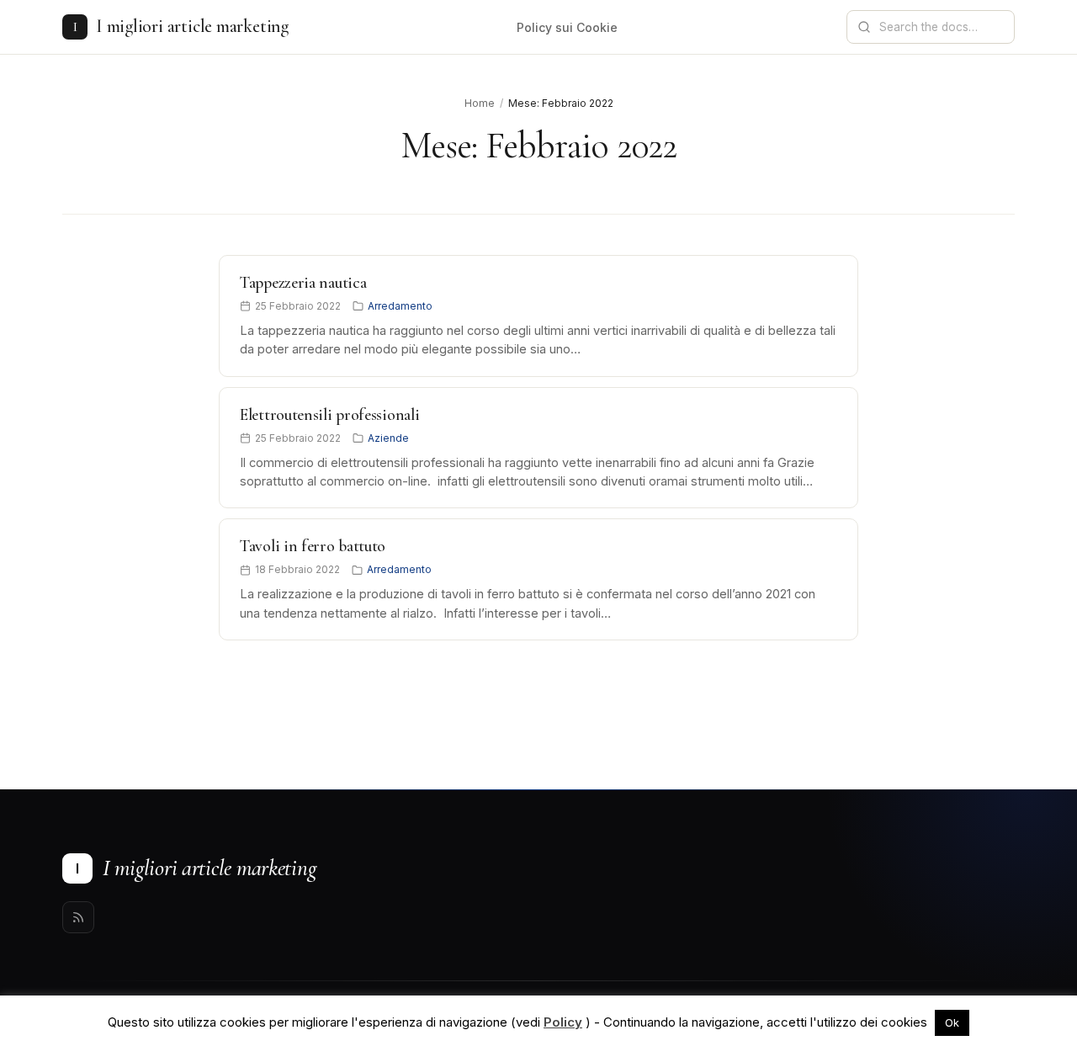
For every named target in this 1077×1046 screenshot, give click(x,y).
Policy (563, 1022)
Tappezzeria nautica (303, 283)
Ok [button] (952, 1022)
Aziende (388, 438)
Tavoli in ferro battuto (312, 546)
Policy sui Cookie (567, 27)
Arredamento (400, 306)
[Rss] (78, 917)
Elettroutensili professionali (329, 415)
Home (479, 103)
